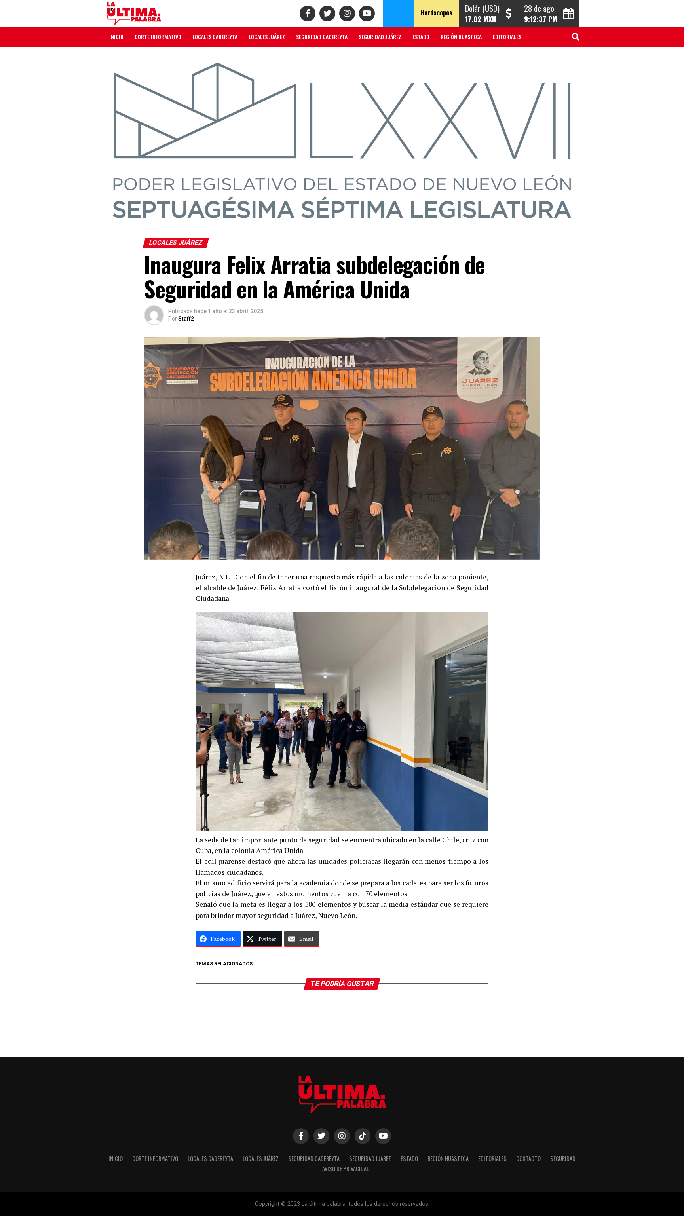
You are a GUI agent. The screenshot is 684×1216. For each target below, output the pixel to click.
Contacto (121, 57)
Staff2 (186, 318)
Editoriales (507, 36)
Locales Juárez (267, 36)
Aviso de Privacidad (205, 57)
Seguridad (157, 57)
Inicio (116, 36)
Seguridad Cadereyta (322, 36)
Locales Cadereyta (215, 36)
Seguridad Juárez (380, 36)
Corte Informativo (158, 36)
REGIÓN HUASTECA (461, 36)
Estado (420, 36)
